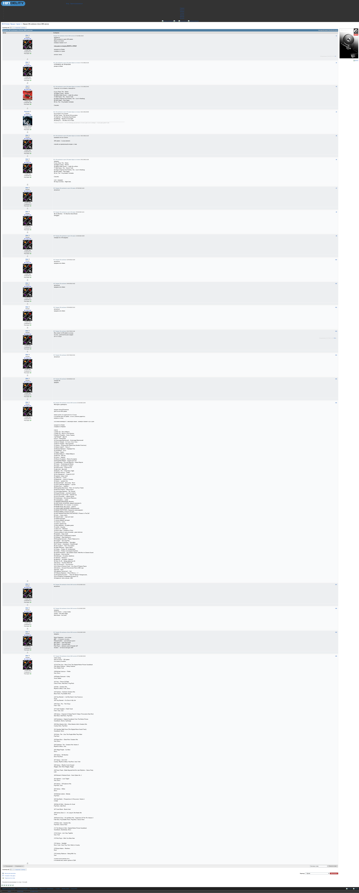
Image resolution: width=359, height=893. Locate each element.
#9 (336, 235)
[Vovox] (13, 885)
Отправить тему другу (10, 875)
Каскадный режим (323, 30)
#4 (336, 111)
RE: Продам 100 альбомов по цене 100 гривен (64, 188)
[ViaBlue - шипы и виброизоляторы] (11, 885)
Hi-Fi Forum (5, 24)
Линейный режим (333, 30)
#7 (336, 188)
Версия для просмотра (10, 873)
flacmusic (27, 111)
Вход (67, 3)
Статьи (182, 13)
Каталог (182, 18)
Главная (182, 8)
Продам (12, 24)
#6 (336, 159)
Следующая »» (19, 866)
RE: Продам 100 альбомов (59, 259)
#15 (336, 378)
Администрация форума (8, 888)
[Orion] (355, 60)
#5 (336, 135)
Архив (18, 24)
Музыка (182, 15)
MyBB (9, 891)
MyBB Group (20, 891)
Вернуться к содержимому (47, 888)
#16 (336, 402)
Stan (27, 86)
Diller (27, 35)
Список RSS (74, 888)
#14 (336, 355)
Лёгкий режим (65, 888)
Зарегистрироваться (76, 3)
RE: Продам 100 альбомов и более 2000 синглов (65, 402)
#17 (336, 584)
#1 (336, 35)
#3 (336, 86)
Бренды (182, 16)
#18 (336, 608)
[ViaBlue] (6, 885)
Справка (57, 888)
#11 (336, 283)
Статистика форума (22, 888)
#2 (336, 62)
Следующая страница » (20, 27)
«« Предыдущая (8, 866)
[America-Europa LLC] (4, 885)
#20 (336, 656)
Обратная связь (33, 888)
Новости (182, 10)
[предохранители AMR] (2, 885)
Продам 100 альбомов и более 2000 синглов (64, 35)
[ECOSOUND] (8, 885)
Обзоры (182, 11)
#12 (336, 307)
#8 (336, 212)
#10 (336, 259)
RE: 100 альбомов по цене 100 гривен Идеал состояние (66, 62)
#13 (336, 331)
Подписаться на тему (10, 878)
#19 (336, 632)
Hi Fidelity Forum (34, 891)
